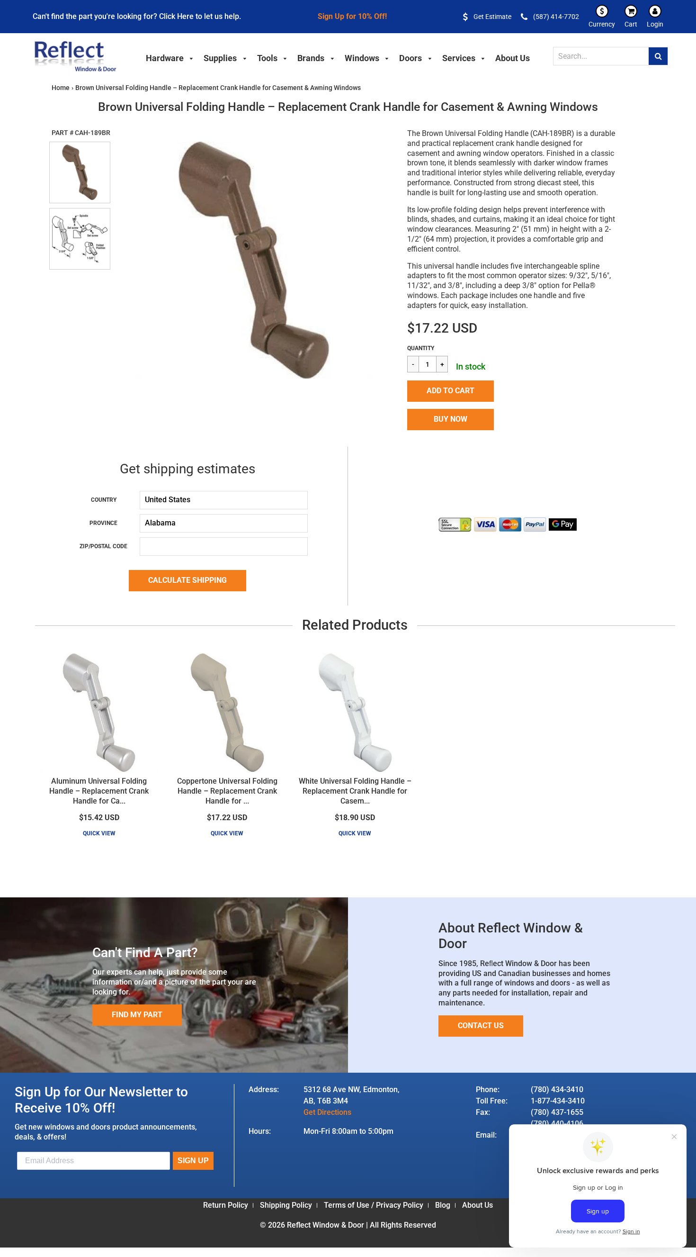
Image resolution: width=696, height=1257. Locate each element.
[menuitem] (170, 56)
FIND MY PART (137, 1014)
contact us (481, 1025)
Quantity (420, 348)
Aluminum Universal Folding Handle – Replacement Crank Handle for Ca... (99, 791)
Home (61, 87)
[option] (253, 260)
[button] (450, 391)
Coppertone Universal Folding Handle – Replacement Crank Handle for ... (227, 791)
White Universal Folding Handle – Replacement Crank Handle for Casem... (355, 791)
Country (103, 500)
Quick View (99, 833)
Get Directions (327, 1112)
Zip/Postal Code (103, 546)
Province (103, 523)
